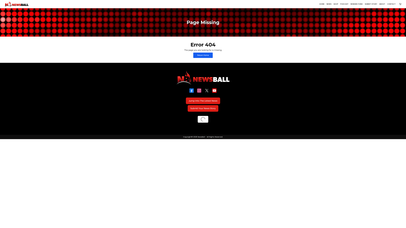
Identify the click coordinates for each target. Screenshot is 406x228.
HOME (321, 4)
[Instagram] (199, 90)
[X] (207, 90)
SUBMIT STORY (371, 4)
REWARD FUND (357, 4)
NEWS (329, 4)
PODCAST (344, 4)
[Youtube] (214, 90)
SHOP (336, 4)
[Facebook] (191, 90)
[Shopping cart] (400, 4)
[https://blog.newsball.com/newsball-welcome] (203, 78)
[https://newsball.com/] (16, 4)
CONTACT (391, 4)
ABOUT (382, 4)
